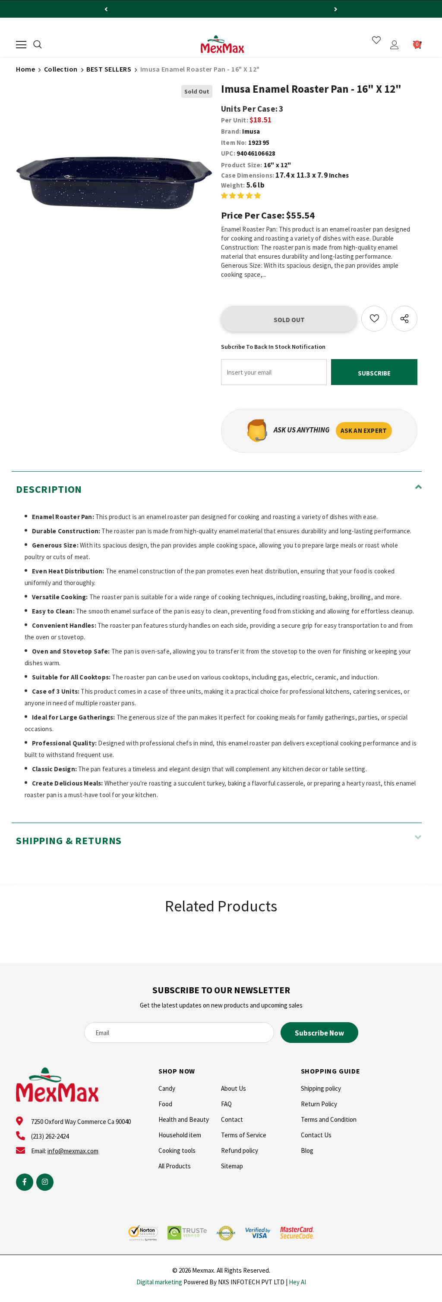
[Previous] (106, 9)
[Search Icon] (37, 45)
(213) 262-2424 (50, 1136)
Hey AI (297, 1282)
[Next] (336, 9)
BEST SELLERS (108, 69)
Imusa (251, 131)
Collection (61, 69)
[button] (241, 195)
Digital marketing (159, 1282)
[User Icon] (394, 45)
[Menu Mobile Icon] (21, 45)
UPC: (228, 153)
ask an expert (364, 430)
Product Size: (241, 165)
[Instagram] (45, 1182)
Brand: (231, 131)
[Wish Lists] (374, 319)
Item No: (234, 142)
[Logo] (222, 44)
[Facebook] (24, 1182)
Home (25, 69)
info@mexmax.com (72, 1151)
